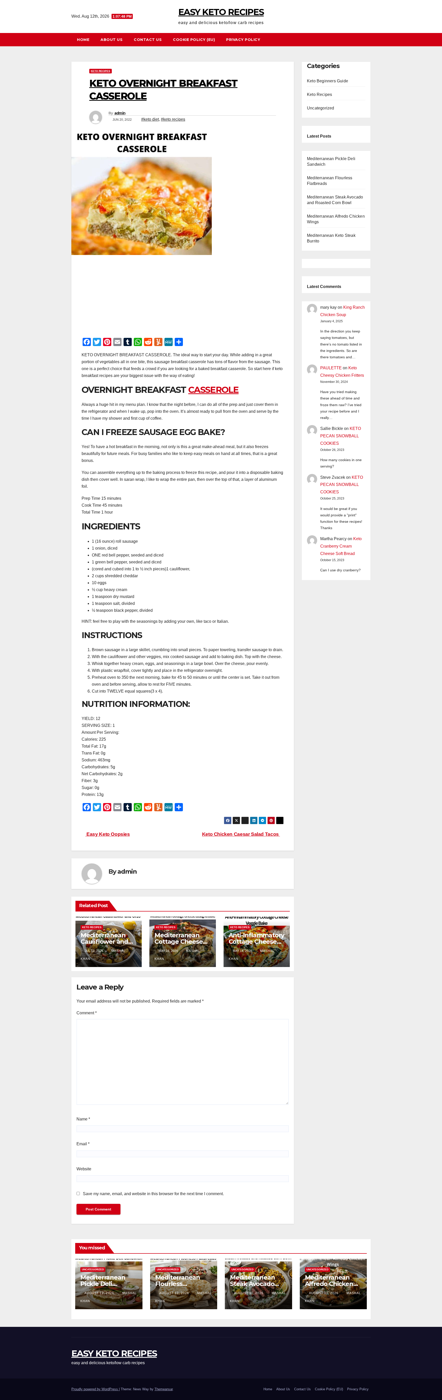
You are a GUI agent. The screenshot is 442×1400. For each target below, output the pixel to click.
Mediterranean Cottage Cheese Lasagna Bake (178, 941)
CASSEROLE (213, 389)
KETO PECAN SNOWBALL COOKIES (340, 436)
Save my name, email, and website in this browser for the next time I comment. (153, 1194)
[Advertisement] (183, 298)
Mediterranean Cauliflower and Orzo (104, 941)
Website (83, 1169)
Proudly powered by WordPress (95, 1389)
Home (83, 39)
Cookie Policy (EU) (194, 39)
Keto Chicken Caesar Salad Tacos (241, 834)
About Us (112, 39)
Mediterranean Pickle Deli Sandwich (102, 1284)
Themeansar (163, 1389)
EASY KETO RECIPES (221, 12)
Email (83, 1144)
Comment (86, 1013)
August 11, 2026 (249, 1293)
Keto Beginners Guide (327, 81)
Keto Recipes (100, 71)
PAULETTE (331, 368)
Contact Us (148, 39)
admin (120, 113)
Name (83, 1119)
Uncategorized (320, 108)
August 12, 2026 (99, 1293)
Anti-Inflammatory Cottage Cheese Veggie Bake (256, 941)
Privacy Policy (243, 39)
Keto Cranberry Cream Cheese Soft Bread (341, 546)
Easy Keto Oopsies (107, 834)
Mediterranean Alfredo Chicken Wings (329, 1284)
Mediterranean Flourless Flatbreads (177, 1284)
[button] (369, 39)
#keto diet (150, 119)
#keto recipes (173, 119)
